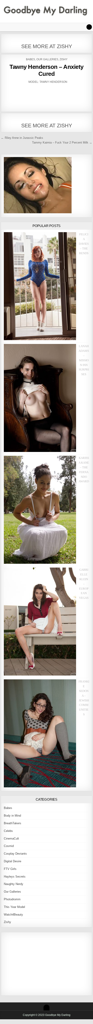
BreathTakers (12, 823)
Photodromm (12, 899)
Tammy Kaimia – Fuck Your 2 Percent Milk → (62, 142)
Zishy (63, 59)
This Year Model (14, 907)
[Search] (89, 27)
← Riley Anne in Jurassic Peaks (22, 137)
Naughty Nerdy (13, 884)
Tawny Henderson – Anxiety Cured (46, 70)
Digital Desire (12, 861)
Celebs (8, 831)
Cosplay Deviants (15, 853)
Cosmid (9, 846)
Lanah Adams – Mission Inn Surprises (84, 360)
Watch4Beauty (13, 914)
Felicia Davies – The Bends (84, 244)
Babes (30, 59)
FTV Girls (10, 869)
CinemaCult (11, 838)
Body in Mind (12, 815)
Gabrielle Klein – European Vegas (83, 584)
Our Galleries (47, 59)
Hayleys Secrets (15, 876)
